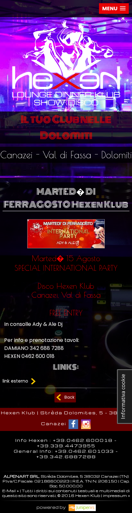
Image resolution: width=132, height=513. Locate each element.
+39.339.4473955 (66, 445)
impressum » (116, 495)
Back (69, 397)
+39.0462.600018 (83, 440)
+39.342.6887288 (66, 456)
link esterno (16, 381)
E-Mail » (10, 490)
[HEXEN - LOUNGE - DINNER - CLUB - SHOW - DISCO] (66, 106)
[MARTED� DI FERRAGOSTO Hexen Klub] (66, 249)
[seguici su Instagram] (86, 424)
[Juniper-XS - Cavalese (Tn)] (81, 507)
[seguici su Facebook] (73, 424)
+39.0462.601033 (84, 451)
